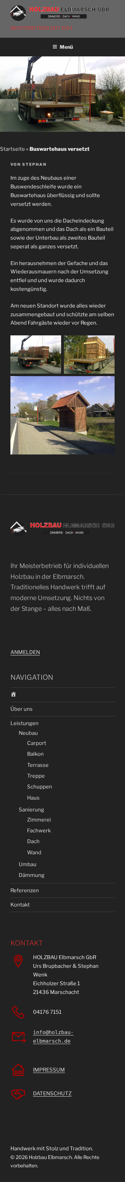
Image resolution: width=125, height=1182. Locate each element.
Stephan (34, 164)
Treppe (36, 776)
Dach (33, 841)
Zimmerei (39, 820)
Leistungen (24, 723)
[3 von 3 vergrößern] (105, 385)
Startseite (12, 149)
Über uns (21, 709)
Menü (66, 47)
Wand (34, 852)
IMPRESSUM (49, 1070)
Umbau (27, 864)
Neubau (28, 733)
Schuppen (39, 787)
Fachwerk (39, 830)
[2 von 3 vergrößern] (105, 344)
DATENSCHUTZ (52, 1093)
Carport (36, 743)
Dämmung (31, 875)
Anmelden (25, 652)
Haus (33, 798)
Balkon (35, 754)
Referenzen (24, 890)
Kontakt (20, 905)
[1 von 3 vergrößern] (52, 344)
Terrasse (38, 765)
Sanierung (31, 810)
